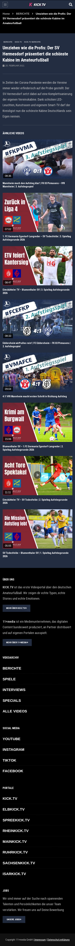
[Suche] (70, 4)
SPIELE (9, 679)
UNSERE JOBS (13, 919)
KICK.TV (18, 42)
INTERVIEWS (14, 690)
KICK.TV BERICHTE (32, 42)
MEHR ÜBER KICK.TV (15, 608)
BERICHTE (22, 13)
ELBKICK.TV (14, 809)
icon (37, 158)
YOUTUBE (11, 739)
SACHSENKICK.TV (19, 863)
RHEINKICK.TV (16, 831)
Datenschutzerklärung (58, 939)
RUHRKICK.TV (15, 852)
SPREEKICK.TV (16, 820)
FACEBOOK (13, 771)
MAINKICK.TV (15, 841)
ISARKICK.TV (14, 874)
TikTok (9, 760)
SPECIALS (12, 700)
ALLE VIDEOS (15, 711)
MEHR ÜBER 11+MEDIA (16, 642)
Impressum (40, 939)
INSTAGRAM (13, 749)
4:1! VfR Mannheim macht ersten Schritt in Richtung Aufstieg (35, 396)
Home (6, 13)
